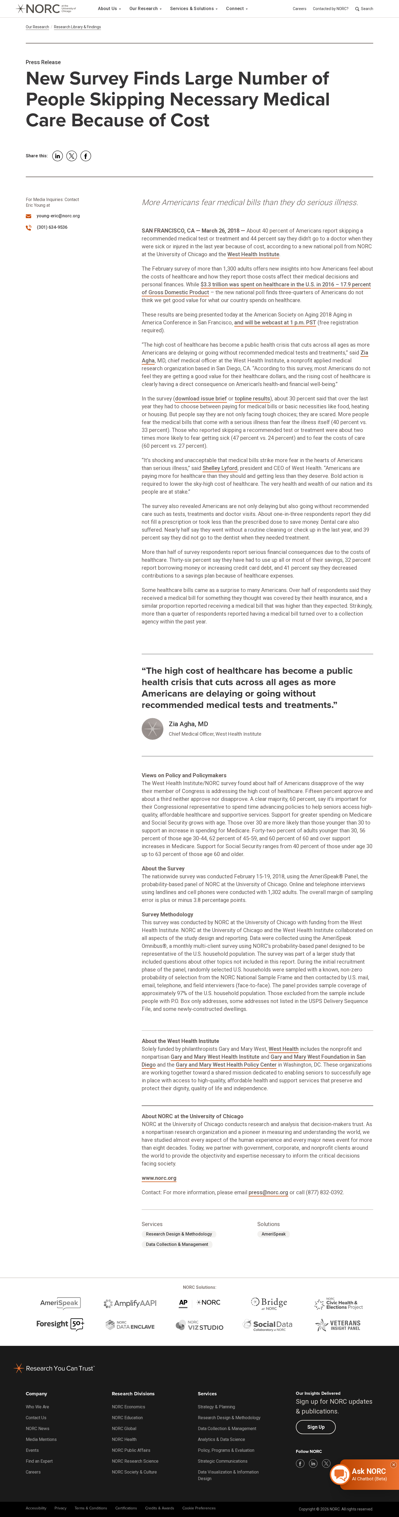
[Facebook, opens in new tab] (300, 1463)
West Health (284, 1049)
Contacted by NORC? (331, 9)
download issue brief (201, 398)
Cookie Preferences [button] (199, 1508)
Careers (299, 9)
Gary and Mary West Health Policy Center (226, 1064)
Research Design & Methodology (179, 1234)
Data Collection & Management (177, 1244)
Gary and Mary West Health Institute (215, 1057)
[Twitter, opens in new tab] (326, 1463)
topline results (252, 398)
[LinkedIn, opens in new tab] (313, 1463)
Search (367, 9)
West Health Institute (253, 254)
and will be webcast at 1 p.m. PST (275, 322)
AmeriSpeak (274, 1234)
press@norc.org (268, 1192)
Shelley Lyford (219, 468)
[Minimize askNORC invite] (393, 1465)
